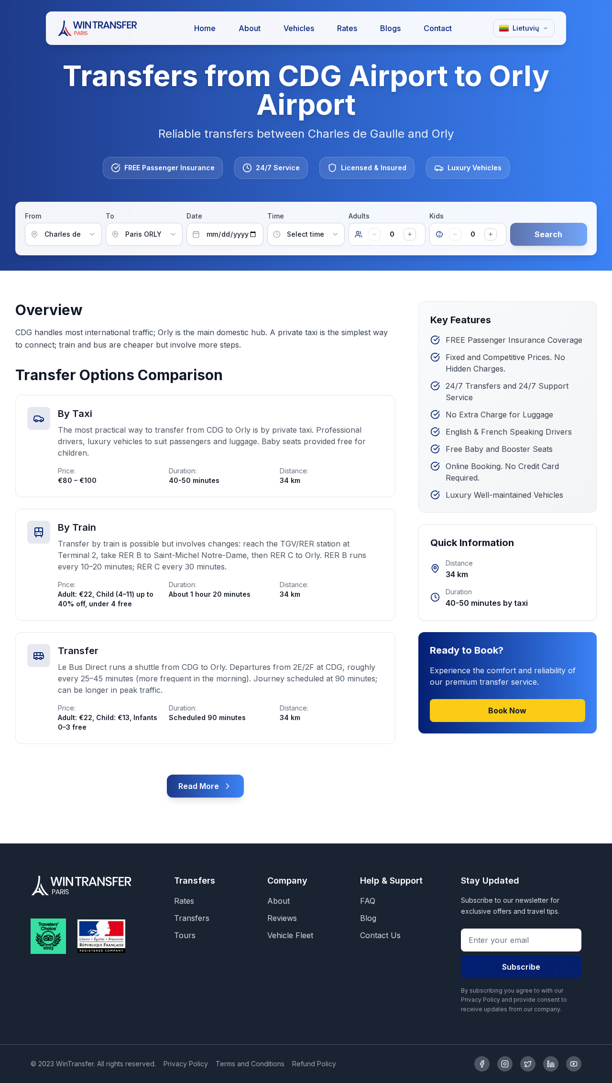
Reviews (282, 918)
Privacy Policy (186, 1064)
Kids (436, 216)
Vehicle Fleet (290, 935)
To (110, 216)
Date (194, 216)
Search (548, 234)
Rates (184, 901)
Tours (185, 935)
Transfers (191, 918)
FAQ (367, 901)
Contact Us (380, 935)
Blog (368, 918)
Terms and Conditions (250, 1064)
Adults (359, 216)
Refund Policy (314, 1064)
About (278, 901)
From (33, 216)
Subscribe (521, 967)
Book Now (507, 710)
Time (275, 216)
